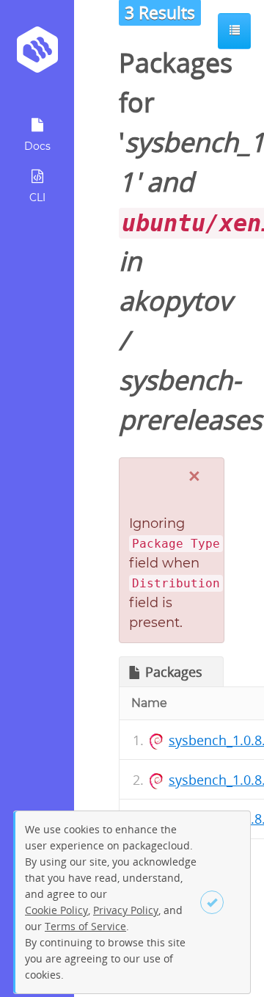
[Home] (37, 54)
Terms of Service (85, 926)
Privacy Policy (125, 910)
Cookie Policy (56, 910)
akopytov (175, 301)
